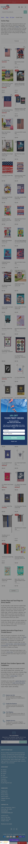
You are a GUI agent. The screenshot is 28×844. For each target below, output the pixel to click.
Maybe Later (14, 441)
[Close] (25, 400)
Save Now (14, 437)
